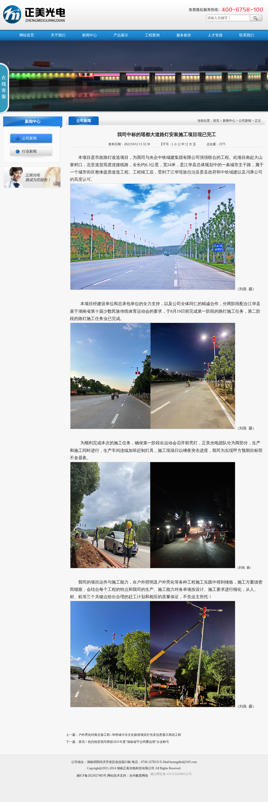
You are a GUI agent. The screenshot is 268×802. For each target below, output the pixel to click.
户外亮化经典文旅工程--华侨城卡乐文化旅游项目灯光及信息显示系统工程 (130, 735)
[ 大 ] (190, 144)
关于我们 (58, 35)
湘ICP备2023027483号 (91, 775)
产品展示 (121, 35)
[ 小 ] (175, 144)
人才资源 (215, 35)
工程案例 (152, 35)
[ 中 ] (183, 144)
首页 (216, 120)
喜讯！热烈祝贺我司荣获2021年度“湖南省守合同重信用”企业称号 (124, 742)
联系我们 (246, 35)
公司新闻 (245, 120)
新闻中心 (89, 35)
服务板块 (183, 35)
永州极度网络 (138, 775)
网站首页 (26, 35)
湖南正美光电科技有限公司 (135, 768)
